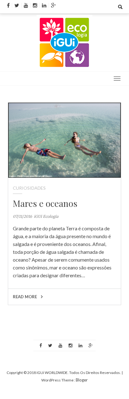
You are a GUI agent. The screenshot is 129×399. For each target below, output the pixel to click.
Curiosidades (29, 188)
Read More (25, 296)
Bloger (82, 379)
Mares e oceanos (45, 203)
